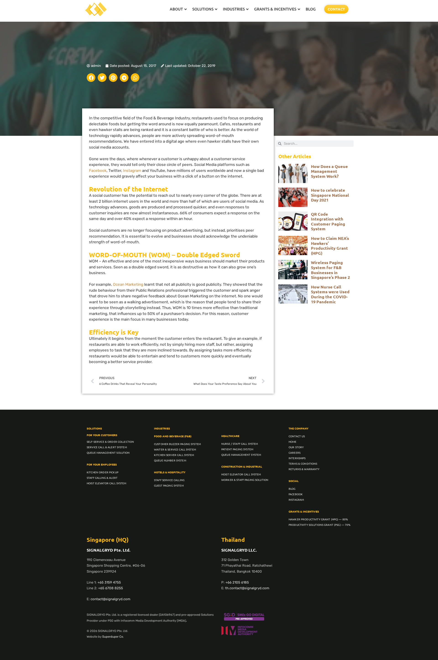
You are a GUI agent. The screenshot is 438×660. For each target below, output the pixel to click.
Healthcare (230, 436)
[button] (91, 77)
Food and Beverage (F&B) (172, 436)
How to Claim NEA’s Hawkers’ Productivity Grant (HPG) (330, 246)
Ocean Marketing (128, 284)
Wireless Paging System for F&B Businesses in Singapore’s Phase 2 (330, 270)
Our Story (296, 447)
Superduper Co (112, 636)
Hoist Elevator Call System (106, 483)
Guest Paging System (169, 485)
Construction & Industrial (241, 466)
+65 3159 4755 (109, 582)
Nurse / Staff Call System (239, 443)
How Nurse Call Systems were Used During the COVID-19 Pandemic (330, 294)
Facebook (98, 170)
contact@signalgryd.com (110, 599)
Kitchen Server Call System (174, 455)
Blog (292, 488)
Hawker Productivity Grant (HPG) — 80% (318, 519)
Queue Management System (241, 454)
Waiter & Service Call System (175, 449)
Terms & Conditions (303, 463)
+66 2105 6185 (237, 582)
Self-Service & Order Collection (110, 441)
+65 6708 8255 (110, 588)
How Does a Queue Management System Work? (329, 171)
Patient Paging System (237, 449)
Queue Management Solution (108, 452)
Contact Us (297, 436)
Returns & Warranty (304, 469)
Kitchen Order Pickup (102, 472)
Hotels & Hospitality (169, 472)
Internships (297, 458)
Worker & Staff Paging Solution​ (244, 480)
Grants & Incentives (304, 511)
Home (293, 441)
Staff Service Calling (169, 480)
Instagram (132, 170)
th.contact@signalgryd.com (247, 588)
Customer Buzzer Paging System (177, 444)
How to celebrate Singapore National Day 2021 (330, 194)
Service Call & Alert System (107, 447)
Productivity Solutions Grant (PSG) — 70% (320, 524)
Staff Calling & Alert (102, 477)
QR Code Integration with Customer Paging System (328, 221)
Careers (294, 452)
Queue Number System (170, 460)
